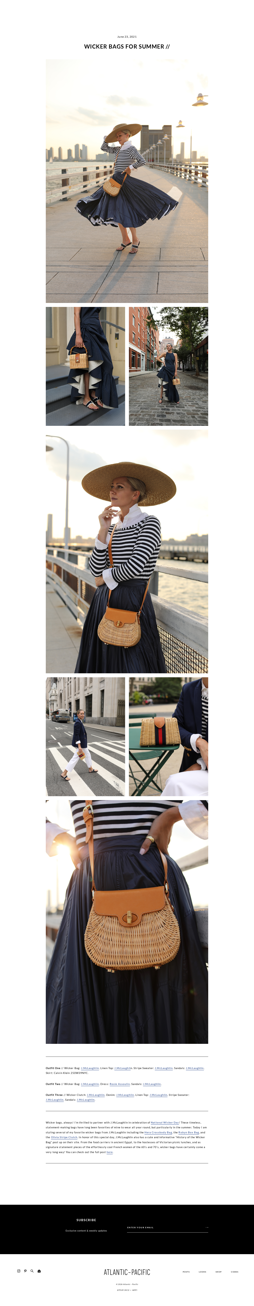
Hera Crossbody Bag (158, 1132)
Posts (186, 1272)
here (110, 1152)
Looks (202, 1272)
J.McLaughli (122, 1068)
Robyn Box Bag (188, 1132)
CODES (234, 1272)
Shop (219, 1272)
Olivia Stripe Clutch (64, 1137)
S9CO (126, 1290)
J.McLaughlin (90, 1068)
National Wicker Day (165, 1122)
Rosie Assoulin (120, 1083)
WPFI (134, 1290)
